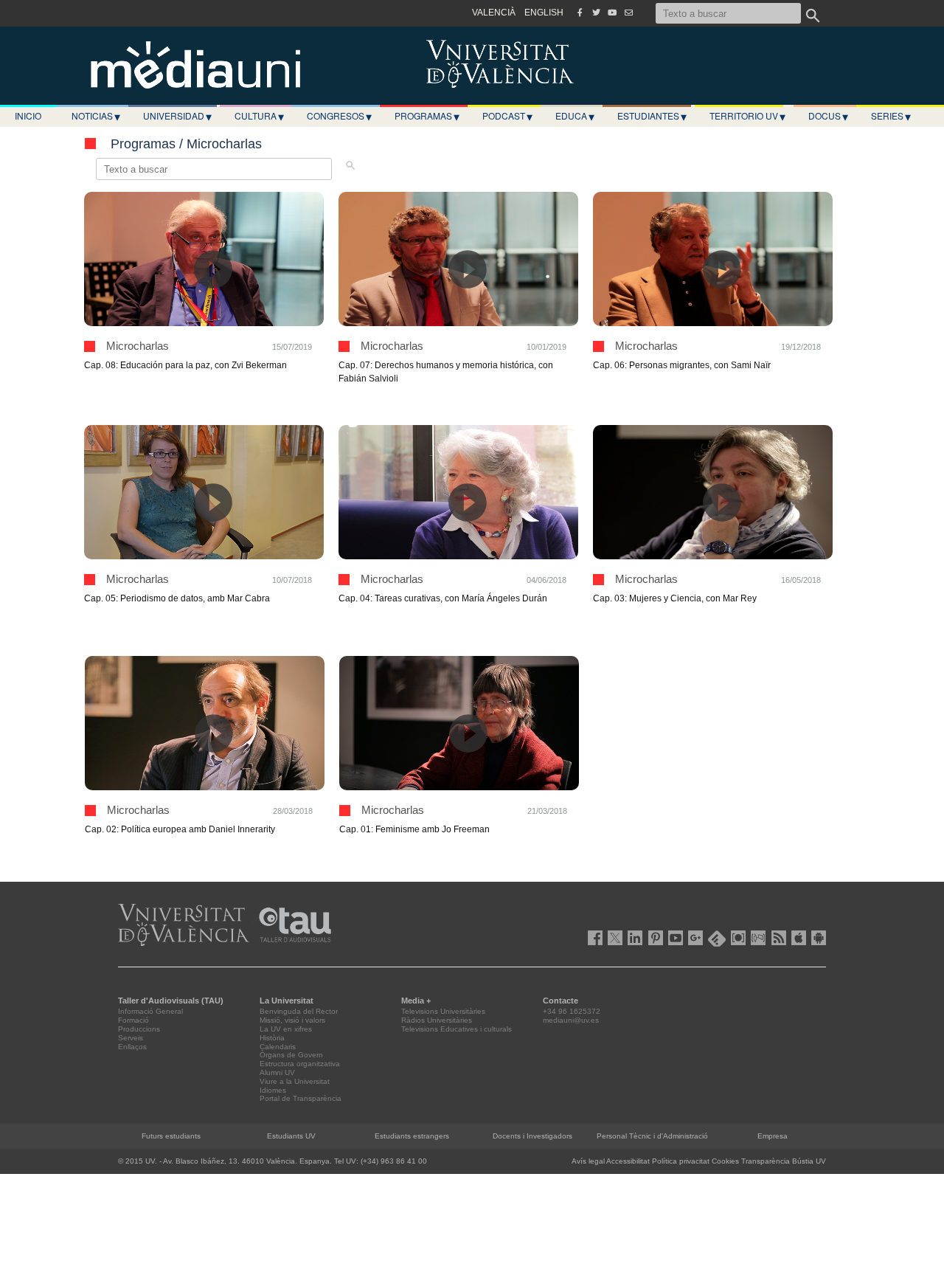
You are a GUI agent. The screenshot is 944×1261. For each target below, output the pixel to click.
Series (891, 116)
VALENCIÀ (494, 12)
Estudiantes (652, 116)
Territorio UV (747, 116)
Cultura (259, 116)
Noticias (96, 116)
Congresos (339, 116)
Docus (828, 116)
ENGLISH (543, 12)
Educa (574, 116)
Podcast (507, 116)
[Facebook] (580, 12)
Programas (427, 116)
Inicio (28, 115)
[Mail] (628, 12)
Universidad (177, 116)
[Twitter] (596, 12)
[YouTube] (612, 12)
